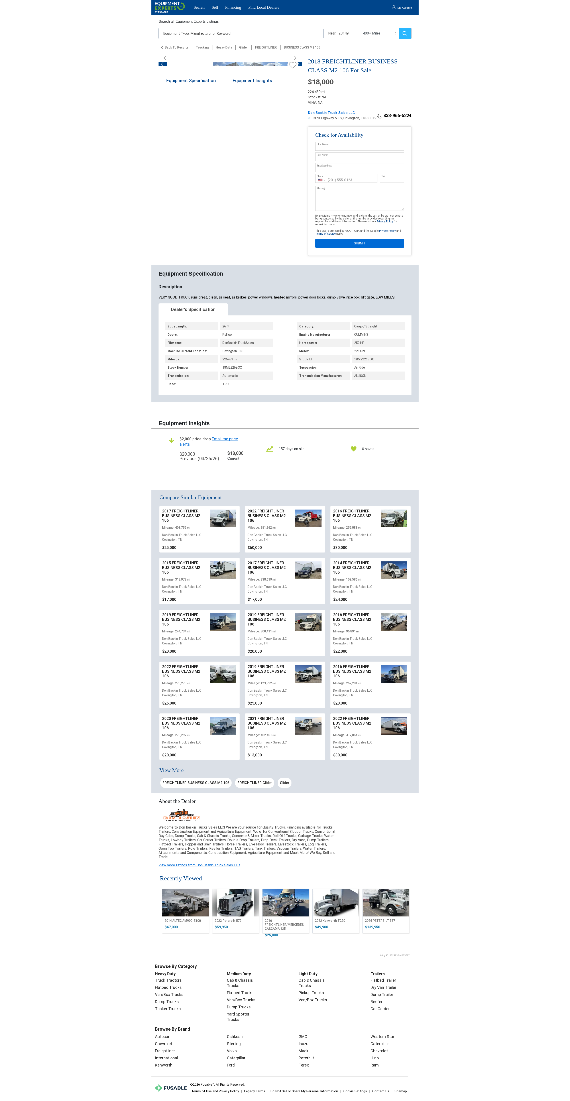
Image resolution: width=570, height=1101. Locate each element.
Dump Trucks (167, 1001)
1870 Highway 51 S (326, 118)
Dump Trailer (381, 994)
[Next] (293, 57)
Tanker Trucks (168, 1008)
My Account (404, 7)
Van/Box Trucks (169, 994)
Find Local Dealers (263, 7)
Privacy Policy (385, 221)
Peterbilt (306, 1058)
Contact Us (380, 1091)
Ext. (383, 176)
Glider (243, 47)
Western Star (382, 1036)
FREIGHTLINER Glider (255, 783)
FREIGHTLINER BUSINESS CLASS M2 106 (196, 783)
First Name (322, 144)
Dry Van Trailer (383, 987)
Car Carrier (380, 1008)
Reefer (376, 1001)
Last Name (322, 154)
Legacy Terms (254, 1091)
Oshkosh (235, 1036)
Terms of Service (325, 233)
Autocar (162, 1036)
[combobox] (321, 180)
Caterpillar (236, 1058)
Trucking (202, 47)
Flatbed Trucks (168, 987)
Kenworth (163, 1065)
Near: (332, 33)
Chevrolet (163, 1043)
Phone (320, 176)
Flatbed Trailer (383, 980)
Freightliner (165, 1050)
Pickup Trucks (311, 992)
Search (199, 7)
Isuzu (303, 1043)
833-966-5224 (397, 115)
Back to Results (177, 47)
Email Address (324, 165)
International (166, 1058)
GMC (303, 1036)
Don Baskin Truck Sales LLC (331, 113)
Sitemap (401, 1091)
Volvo (232, 1050)
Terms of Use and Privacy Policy (215, 1091)
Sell (215, 7)
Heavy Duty (224, 47)
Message (321, 188)
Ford (231, 1065)
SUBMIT (360, 243)
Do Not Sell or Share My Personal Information (304, 1091)
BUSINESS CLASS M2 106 (302, 47)
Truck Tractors (168, 980)
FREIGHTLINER (266, 47)
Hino (374, 1058)
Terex (304, 1065)
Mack (303, 1050)
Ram (374, 1065)
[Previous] (166, 57)
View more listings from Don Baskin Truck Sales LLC (199, 865)
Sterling (234, 1043)
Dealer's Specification (193, 309)
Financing (233, 7)
